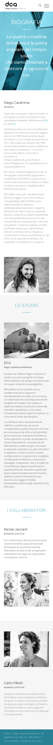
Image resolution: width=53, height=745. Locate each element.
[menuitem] (38, 5)
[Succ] (42, 275)
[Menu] (45, 5)
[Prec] (10, 275)
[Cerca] (38, 5)
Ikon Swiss (36, 741)
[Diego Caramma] (22, 5)
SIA (13, 123)
